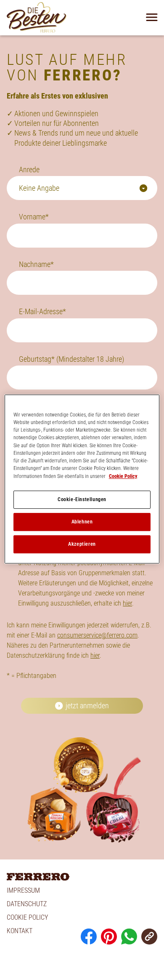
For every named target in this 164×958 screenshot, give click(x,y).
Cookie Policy (123, 476)
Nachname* (36, 264)
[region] (82, 479)
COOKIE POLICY (27, 917)
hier (127, 603)
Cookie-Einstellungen (82, 499)
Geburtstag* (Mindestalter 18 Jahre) (71, 359)
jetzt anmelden (87, 705)
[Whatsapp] (129, 937)
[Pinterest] (109, 937)
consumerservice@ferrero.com (97, 635)
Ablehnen (82, 522)
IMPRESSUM (23, 890)
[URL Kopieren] (149, 937)
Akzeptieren (82, 544)
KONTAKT (19, 931)
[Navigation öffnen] (151, 17)
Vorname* (34, 216)
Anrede (29, 169)
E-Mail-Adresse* (42, 311)
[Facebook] (89, 937)
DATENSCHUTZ (27, 904)
